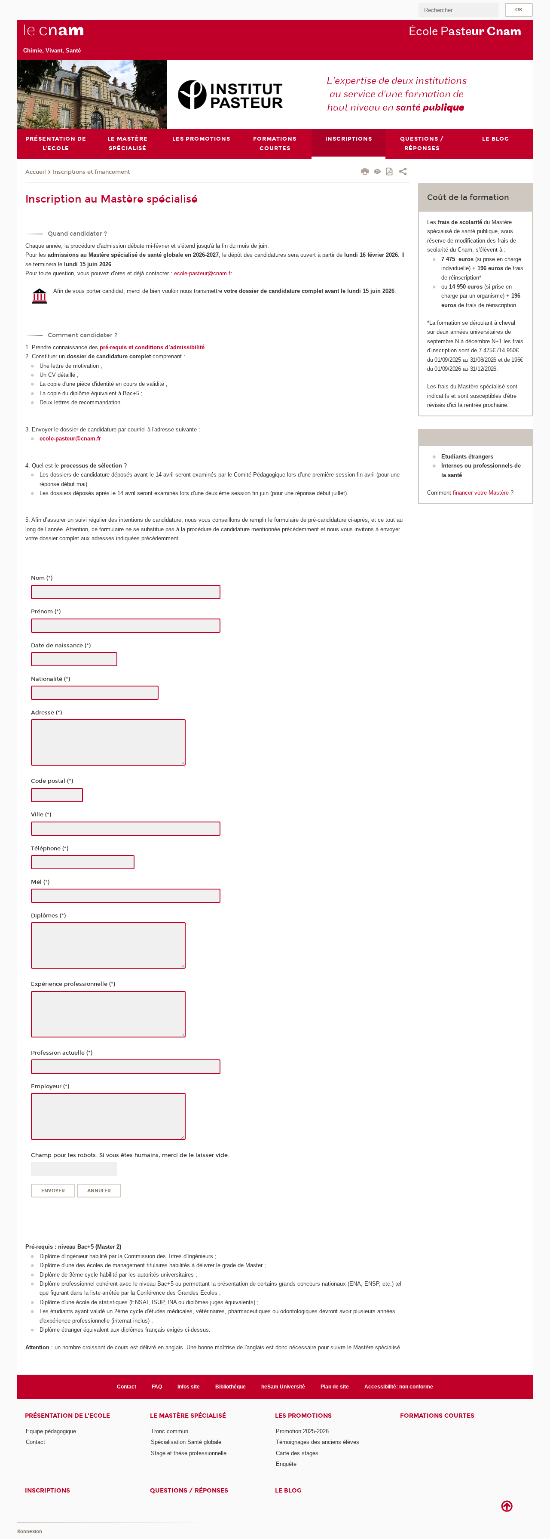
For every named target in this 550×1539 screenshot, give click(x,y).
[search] (458, 10)
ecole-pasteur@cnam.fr (203, 273)
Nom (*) (41, 578)
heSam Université (283, 1387)
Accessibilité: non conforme (398, 1387)
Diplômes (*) (48, 915)
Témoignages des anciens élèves (317, 1442)
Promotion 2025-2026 (302, 1431)
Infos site (188, 1387)
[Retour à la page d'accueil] (68, 35)
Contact (126, 1387)
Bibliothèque (230, 1387)
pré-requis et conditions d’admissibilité (152, 347)
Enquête (286, 1464)
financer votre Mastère (481, 492)
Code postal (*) (52, 781)
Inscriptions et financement (91, 172)
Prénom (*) (46, 611)
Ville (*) (41, 814)
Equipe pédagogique (51, 1431)
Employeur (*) (50, 1086)
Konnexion (29, 1531)
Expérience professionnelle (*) (73, 984)
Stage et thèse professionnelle (188, 1453)
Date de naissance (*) (61, 645)
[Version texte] (377, 172)
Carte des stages (297, 1453)
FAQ (157, 1387)
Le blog (288, 1490)
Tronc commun (169, 1431)
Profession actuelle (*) (61, 1053)
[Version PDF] (390, 172)
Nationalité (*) (50, 679)
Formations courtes (437, 1415)
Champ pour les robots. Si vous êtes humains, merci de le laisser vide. (130, 1155)
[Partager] (402, 172)
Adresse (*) (46, 712)
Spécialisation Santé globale (186, 1442)
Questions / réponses (189, 1490)
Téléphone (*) (49, 848)
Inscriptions (47, 1490)
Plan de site (335, 1387)
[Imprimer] (365, 172)
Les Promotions (303, 1415)
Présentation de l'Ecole (67, 1415)
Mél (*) (40, 882)
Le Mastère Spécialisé (188, 1415)
